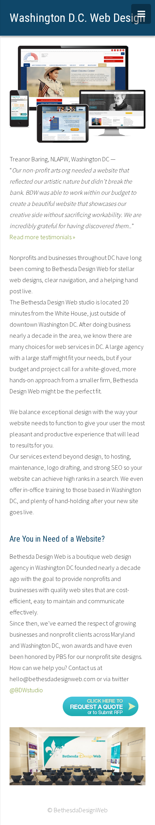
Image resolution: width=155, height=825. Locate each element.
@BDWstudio (26, 690)
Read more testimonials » (42, 237)
